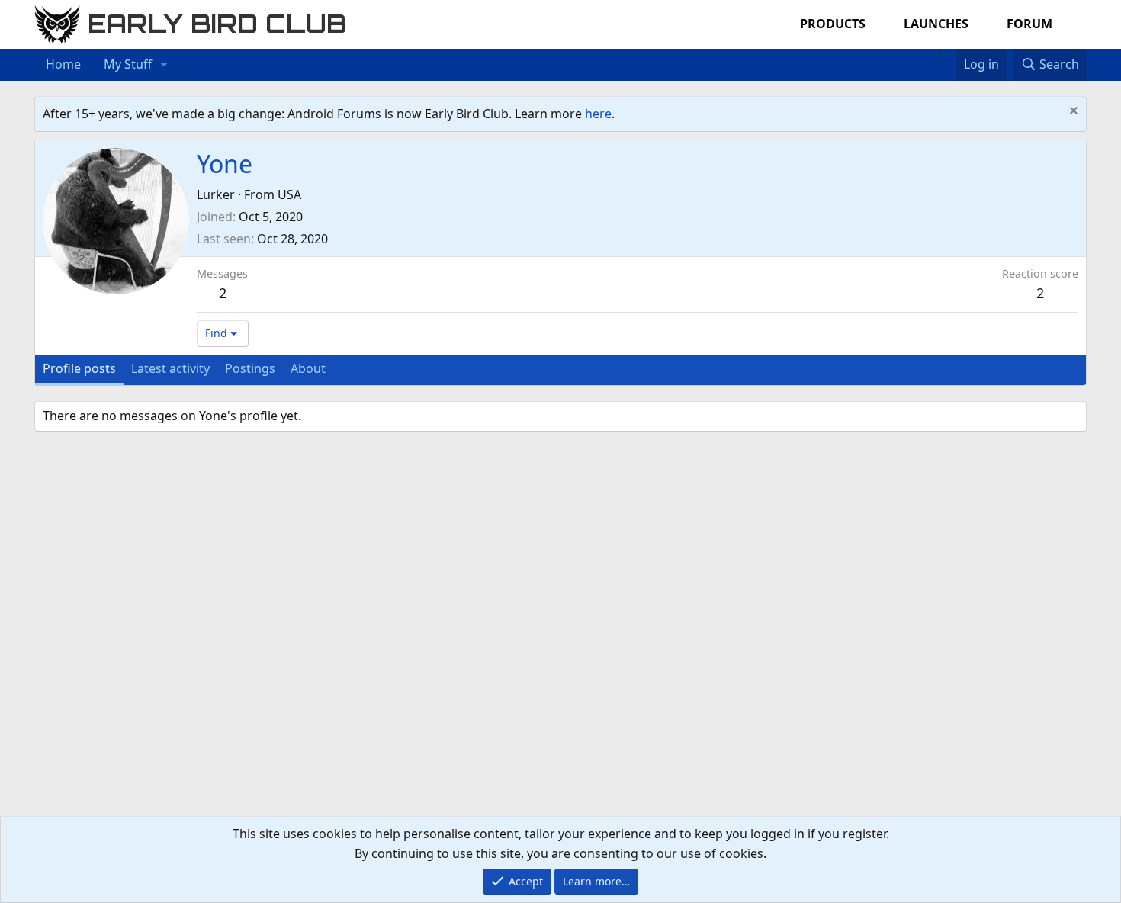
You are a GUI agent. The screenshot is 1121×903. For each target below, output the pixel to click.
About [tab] (308, 368)
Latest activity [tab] (170, 368)
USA (289, 194)
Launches (936, 23)
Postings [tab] (250, 368)
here (598, 113)
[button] (164, 65)
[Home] (932, 55)
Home (63, 64)
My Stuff (128, 64)
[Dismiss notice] (1071, 112)
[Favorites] (948, 55)
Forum (1029, 23)
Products (833, 23)
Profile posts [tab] (79, 368)
